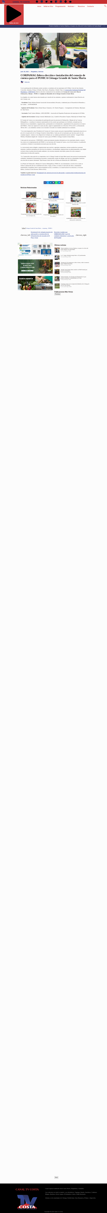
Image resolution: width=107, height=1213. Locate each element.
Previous (57, 294)
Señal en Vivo (48, 6)
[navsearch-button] (105, 6)
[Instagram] (42, 1)
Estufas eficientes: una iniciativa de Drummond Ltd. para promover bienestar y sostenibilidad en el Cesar (73, 277)
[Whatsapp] (61, 1)
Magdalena (34, 71)
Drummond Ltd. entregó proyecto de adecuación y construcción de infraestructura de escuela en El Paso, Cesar (42, 235)
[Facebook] (37, 2)
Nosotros (81, 6)
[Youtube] (51, 2)
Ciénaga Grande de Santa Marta (33, 228)
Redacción (27, 82)
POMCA (50, 228)
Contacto (90, 6)
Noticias (71, 6)
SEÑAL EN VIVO (13, 23)
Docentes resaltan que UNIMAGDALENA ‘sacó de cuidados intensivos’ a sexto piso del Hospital (64, 235)
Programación (60, 6)
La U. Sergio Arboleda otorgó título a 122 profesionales (73, 255)
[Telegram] (66, 1)
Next (56, 1177)
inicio (39, 6)
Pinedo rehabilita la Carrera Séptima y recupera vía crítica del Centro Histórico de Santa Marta (58, 26)
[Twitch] (56, 2)
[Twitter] (46, 2)
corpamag (44, 228)
